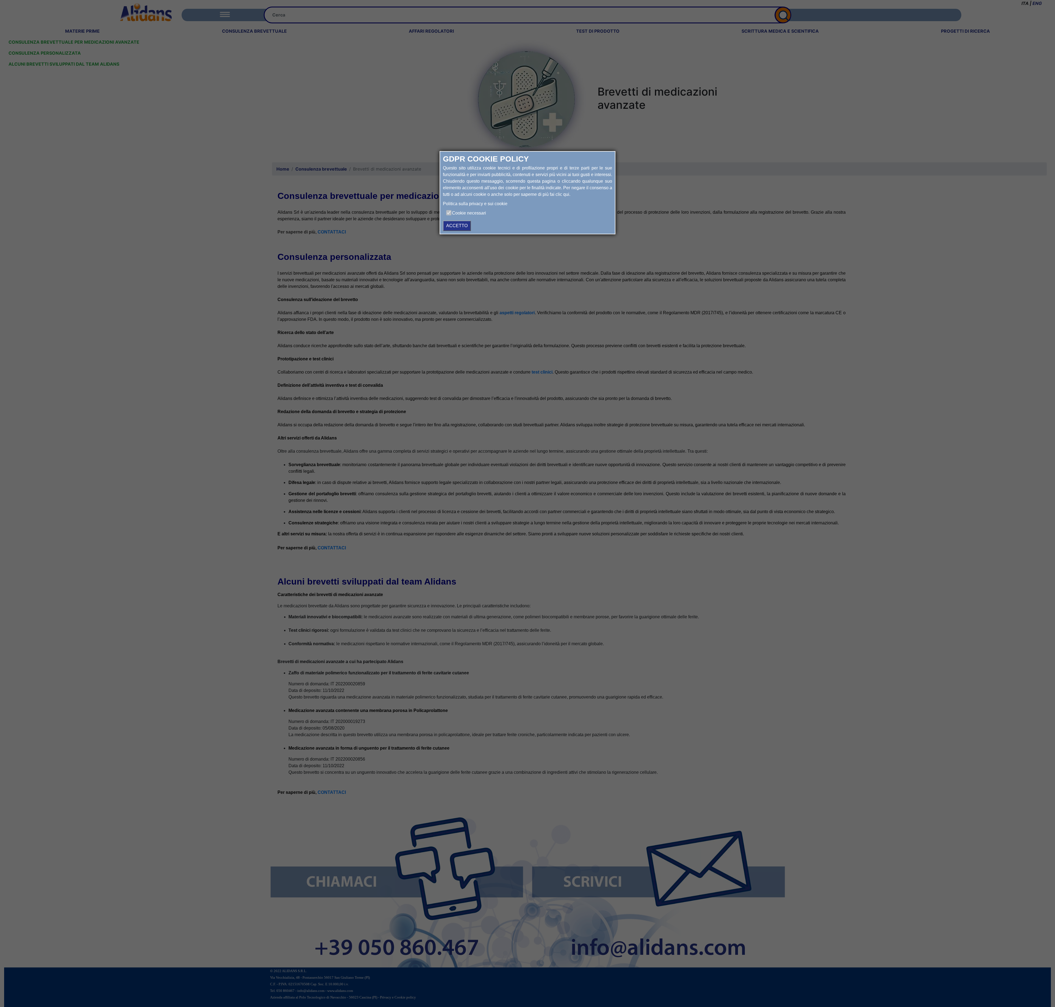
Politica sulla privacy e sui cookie (475, 203)
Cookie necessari (469, 213)
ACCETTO (457, 225)
